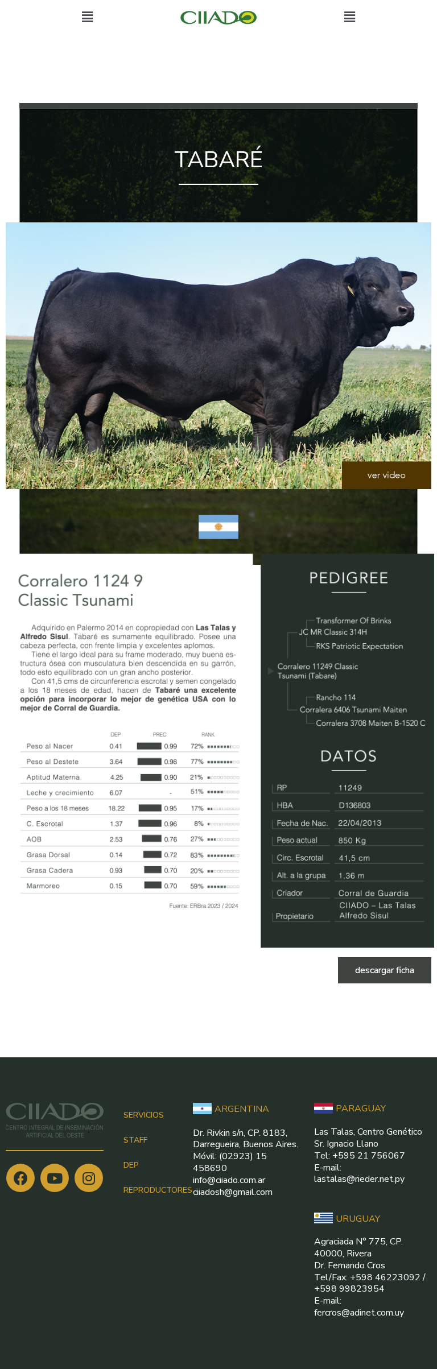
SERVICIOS (143, 1115)
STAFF (135, 1140)
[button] (384, 970)
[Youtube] (54, 1178)
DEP (131, 1165)
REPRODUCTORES (157, 1190)
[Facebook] (20, 1178)
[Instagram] (89, 1178)
